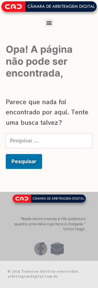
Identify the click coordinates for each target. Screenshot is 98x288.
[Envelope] (57, 248)
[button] (49, 23)
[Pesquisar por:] (49, 140)
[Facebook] (40, 248)
